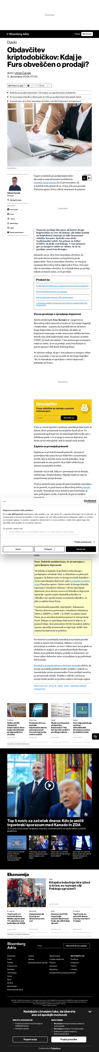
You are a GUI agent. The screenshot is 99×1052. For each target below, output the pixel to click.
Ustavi (32, 86)
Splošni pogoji (55, 956)
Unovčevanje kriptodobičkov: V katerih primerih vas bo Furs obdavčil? (62, 286)
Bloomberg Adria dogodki (38, 963)
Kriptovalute (41, 686)
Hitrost (41, 86)
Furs (66, 686)
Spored (31, 959)
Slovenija (32, 911)
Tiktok (73, 973)
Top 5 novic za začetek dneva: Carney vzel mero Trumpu (81, 917)
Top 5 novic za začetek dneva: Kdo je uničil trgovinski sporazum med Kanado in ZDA (45, 823)
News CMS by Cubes (49, 1005)
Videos (31, 956)
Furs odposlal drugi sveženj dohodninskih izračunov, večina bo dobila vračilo (82, 727)
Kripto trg (32, 720)
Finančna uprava (78, 686)
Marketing (54, 969)
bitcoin (52, 686)
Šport (9, 979)
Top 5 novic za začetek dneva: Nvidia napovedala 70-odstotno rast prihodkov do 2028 (16, 918)
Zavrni (18, 549)
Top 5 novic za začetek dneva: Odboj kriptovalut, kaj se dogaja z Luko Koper (38, 855)
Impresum (53, 966)
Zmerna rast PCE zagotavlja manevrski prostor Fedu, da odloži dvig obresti (60, 918)
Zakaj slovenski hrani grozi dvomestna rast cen (37, 917)
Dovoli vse (81, 549)
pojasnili (86, 487)
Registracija (30, 1039)
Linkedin (74, 969)
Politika (10, 720)
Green (9, 976)
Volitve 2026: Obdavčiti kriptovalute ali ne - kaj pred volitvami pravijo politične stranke (16, 729)
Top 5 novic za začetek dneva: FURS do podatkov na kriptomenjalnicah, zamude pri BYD (16, 856)
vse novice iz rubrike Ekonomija (18, 934)
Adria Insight (12, 986)
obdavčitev (39, 689)
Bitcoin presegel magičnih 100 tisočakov (51, 292)
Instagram (75, 963)
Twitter (73, 966)
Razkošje (10, 969)
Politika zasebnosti (57, 959)
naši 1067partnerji (15, 514)
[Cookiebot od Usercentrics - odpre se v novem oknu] (85, 501)
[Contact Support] (95, 736)
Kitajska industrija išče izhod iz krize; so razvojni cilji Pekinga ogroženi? (69, 885)
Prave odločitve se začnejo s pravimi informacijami (55, 410)
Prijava (77, 34)
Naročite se (69, 418)
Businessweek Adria (15, 990)
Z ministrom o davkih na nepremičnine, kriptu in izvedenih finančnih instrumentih (61, 304)
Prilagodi (48, 549)
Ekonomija (18, 874)
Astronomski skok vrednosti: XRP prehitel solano (54, 297)
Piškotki (53, 963)
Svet (51, 879)
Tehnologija (11, 973)
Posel (9, 959)
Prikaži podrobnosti (82, 542)
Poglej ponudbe (68, 1039)
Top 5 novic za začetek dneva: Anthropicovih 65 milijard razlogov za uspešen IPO (82, 855)
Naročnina (87, 34)
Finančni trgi (12, 966)
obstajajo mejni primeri (45, 182)
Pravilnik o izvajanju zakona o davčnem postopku (57, 665)
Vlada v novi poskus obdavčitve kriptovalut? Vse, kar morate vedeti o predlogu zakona (60, 727)
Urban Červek (23, 73)
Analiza (10, 983)
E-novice (10, 911)
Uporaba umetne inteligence (60, 973)
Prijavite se (55, 1048)
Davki (60, 686)
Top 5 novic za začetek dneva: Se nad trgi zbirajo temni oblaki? (60, 854)
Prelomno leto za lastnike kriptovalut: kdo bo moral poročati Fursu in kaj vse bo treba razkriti (38, 729)
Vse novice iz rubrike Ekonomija (18, 744)
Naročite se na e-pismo (76, 946)
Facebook (74, 959)
